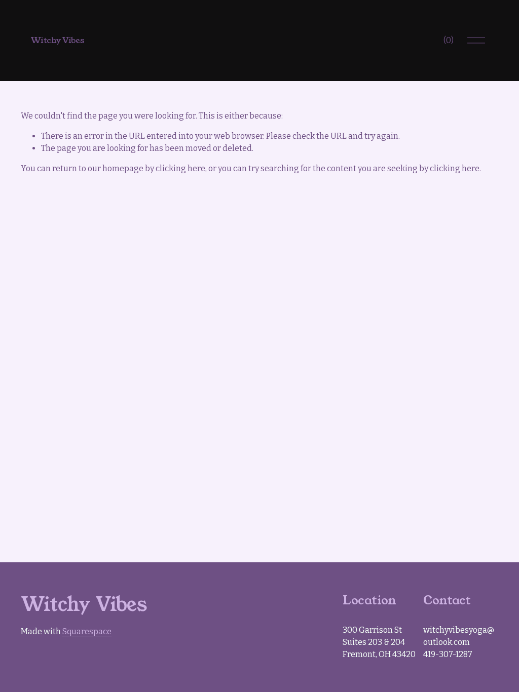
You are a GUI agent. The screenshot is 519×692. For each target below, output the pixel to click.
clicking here (180, 168)
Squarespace (87, 631)
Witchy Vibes (57, 40)
